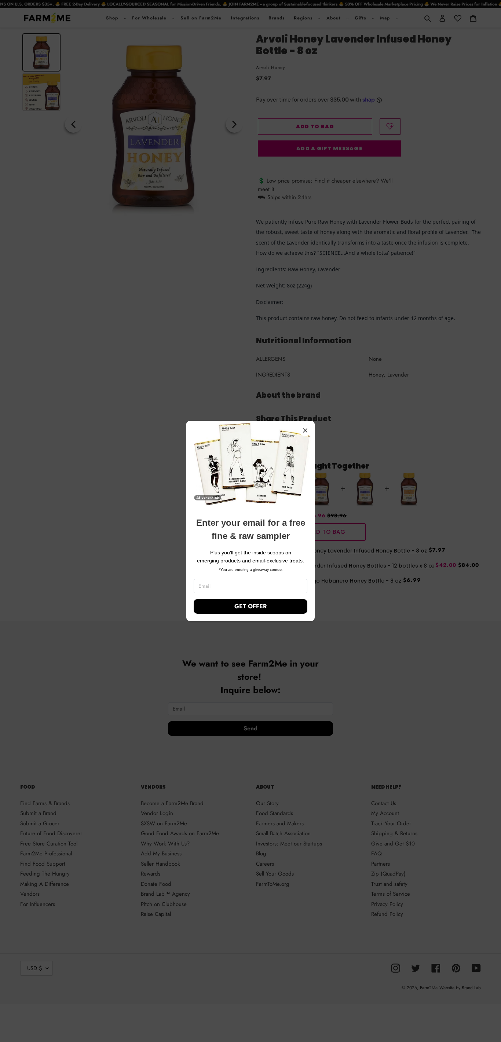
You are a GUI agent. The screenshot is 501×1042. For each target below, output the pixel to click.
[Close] (305, 430)
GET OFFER (250, 606)
